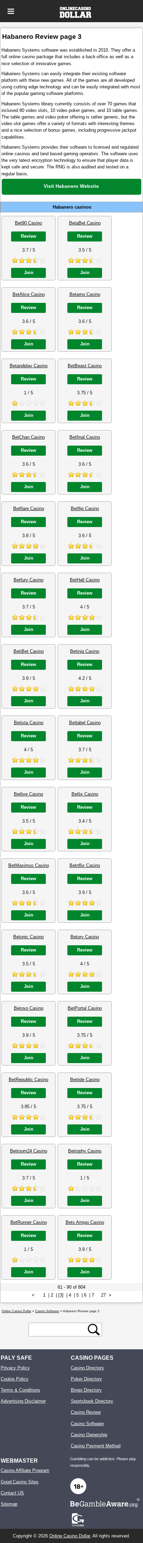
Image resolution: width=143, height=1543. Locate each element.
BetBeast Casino (85, 365)
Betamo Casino (84, 294)
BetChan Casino (28, 437)
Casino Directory (87, 1367)
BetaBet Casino (85, 223)
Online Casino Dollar (69, 1535)
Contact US (12, 1493)
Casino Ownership (89, 1434)
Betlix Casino (85, 794)
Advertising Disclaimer (23, 1401)
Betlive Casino (28, 794)
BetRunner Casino (28, 1222)
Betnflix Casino (84, 865)
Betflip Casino (85, 508)
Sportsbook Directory (92, 1401)
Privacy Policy (15, 1367)
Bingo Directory (86, 1390)
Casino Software (87, 1423)
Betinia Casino (84, 651)
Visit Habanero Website (71, 186)
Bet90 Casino (28, 223)
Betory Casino (84, 936)
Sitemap (9, 1504)
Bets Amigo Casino (85, 1222)
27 (103, 1295)
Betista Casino (28, 722)
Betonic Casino (28, 936)
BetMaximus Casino (28, 865)
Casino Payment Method (95, 1445)
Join (28, 272)
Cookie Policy (14, 1379)
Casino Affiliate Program (25, 1470)
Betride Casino (85, 1079)
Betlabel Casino (85, 722)
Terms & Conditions (20, 1390)
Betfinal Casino (84, 437)
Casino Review (86, 1412)
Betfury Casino (28, 579)
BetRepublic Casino (28, 1079)
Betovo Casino (28, 1008)
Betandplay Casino (29, 365)
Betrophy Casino (84, 1151)
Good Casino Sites (20, 1481)
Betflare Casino (28, 508)
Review (28, 236)
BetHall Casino (85, 579)
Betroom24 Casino (28, 1151)
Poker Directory (86, 1379)
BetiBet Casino (29, 651)
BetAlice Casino (28, 294)
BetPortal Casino (85, 1008)
